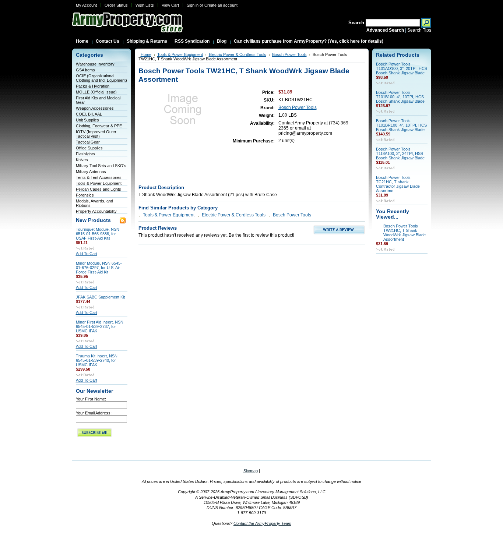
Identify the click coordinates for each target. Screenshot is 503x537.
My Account (86, 5)
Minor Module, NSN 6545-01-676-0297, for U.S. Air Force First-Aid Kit (99, 267)
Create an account (221, 5)
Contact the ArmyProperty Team (262, 523)
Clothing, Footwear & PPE (99, 126)
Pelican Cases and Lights (98, 189)
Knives (82, 160)
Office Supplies (89, 148)
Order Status (116, 5)
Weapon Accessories (95, 108)
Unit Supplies (87, 120)
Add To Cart (86, 253)
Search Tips (419, 30)
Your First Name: (91, 399)
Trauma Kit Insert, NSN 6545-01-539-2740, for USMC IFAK (96, 360)
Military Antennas (91, 171)
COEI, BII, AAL (89, 114)
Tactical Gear (88, 142)
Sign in (192, 5)
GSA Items (85, 70)
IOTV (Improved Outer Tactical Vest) (96, 134)
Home (146, 54)
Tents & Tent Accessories (99, 177)
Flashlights (85, 154)
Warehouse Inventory (95, 64)
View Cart (170, 5)
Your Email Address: (94, 413)
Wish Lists (145, 5)
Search (356, 22)
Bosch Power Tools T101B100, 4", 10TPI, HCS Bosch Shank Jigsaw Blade (400, 96)
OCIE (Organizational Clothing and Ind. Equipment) (101, 78)
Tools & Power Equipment (99, 183)
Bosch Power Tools (289, 54)
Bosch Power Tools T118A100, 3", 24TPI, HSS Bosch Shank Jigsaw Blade (400, 153)
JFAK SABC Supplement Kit (100, 297)
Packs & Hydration (92, 86)
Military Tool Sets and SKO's (101, 165)
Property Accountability (96, 211)
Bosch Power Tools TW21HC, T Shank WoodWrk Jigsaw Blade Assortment (404, 232)
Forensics (85, 195)
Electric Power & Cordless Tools (237, 54)
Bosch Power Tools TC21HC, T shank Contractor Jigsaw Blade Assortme (398, 184)
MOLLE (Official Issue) (96, 92)
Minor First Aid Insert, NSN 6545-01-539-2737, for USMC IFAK (99, 326)
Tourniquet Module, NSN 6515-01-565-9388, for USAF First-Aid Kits (97, 233)
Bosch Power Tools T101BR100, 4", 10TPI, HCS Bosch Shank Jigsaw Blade (401, 125)
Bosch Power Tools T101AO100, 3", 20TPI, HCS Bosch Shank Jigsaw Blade (401, 68)
